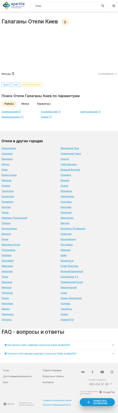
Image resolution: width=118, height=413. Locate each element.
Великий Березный (72, 271)
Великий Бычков (70, 169)
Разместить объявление (100, 402)
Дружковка (67, 196)
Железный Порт (70, 148)
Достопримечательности (17, 376)
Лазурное (66, 212)
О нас (6, 370)
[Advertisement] (59, 48)
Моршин (65, 250)
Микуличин (67, 217)
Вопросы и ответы (53, 376)
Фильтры (6, 74)
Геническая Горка (71, 153)
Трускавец (67, 244)
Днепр (64, 314)
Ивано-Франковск (71, 298)
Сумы (64, 292)
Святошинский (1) (90, 111)
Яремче (65, 180)
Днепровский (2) (11, 111)
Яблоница (66, 191)
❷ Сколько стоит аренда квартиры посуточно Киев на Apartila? (40, 353)
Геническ (66, 175)
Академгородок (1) (12, 116)
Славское (66, 234)
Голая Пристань (70, 266)
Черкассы (66, 308)
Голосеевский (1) (51, 111)
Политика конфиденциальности (57, 405)
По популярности (105, 74)
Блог (5, 382)
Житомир (66, 207)
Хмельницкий (69, 287)
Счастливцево (69, 164)
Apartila (6, 85)
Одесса (65, 159)
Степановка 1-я (69, 276)
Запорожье (67, 260)
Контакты (48, 382)
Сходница (66, 201)
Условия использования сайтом (57, 400)
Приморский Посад (72, 282)
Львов (64, 185)
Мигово (65, 223)
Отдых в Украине (52, 370)
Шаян (64, 255)
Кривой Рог (67, 319)
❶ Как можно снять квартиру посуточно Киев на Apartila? (37, 345)
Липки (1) (46, 116)
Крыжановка (68, 239)
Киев (16, 85)
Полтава (65, 303)
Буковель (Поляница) (73, 228)
